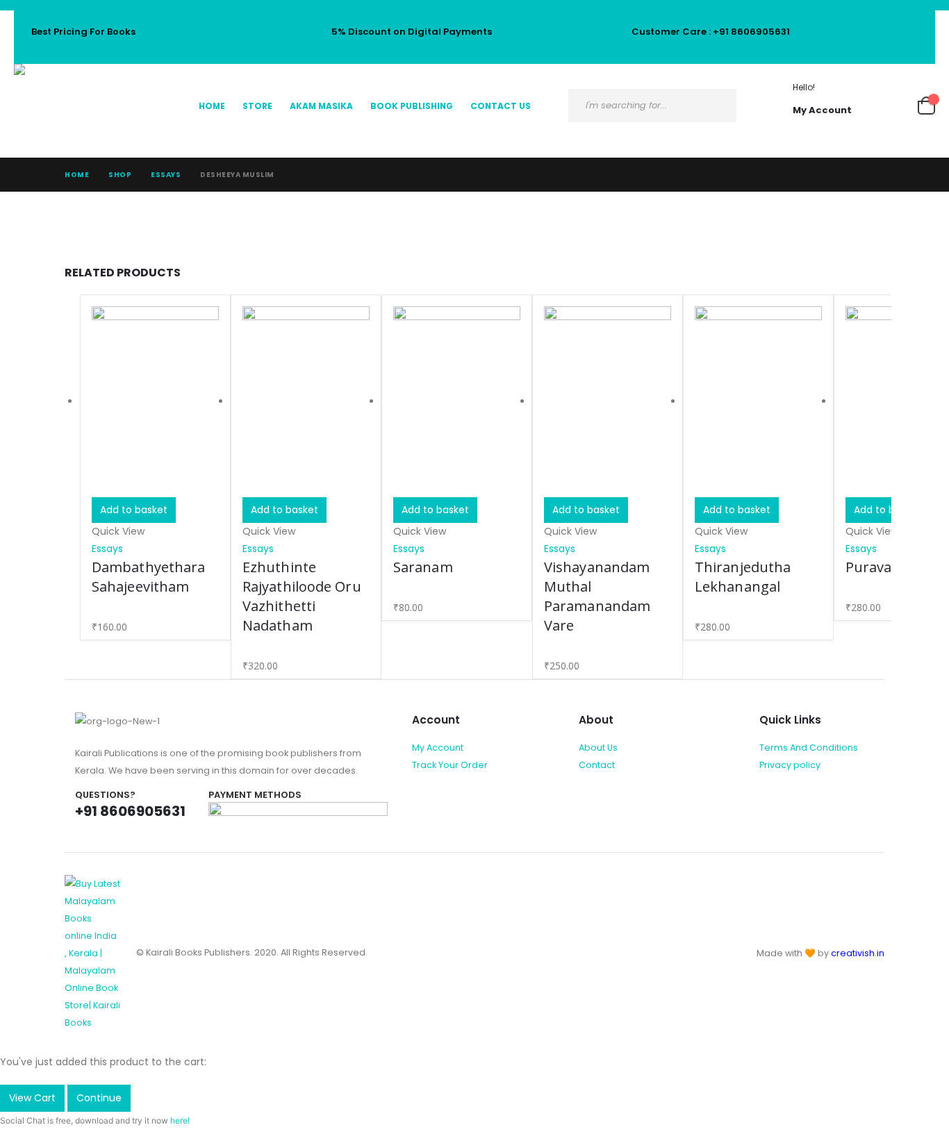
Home (212, 106)
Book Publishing (411, 106)
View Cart (32, 1098)
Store (257, 106)
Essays (107, 549)
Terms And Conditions (808, 747)
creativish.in (857, 953)
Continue (99, 1098)
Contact (597, 765)
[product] (155, 401)
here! (180, 1120)
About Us (598, 747)
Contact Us (500, 106)
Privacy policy (789, 765)
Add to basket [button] (133, 510)
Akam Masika (321, 106)
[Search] (714, 105)
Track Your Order (450, 765)
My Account (437, 747)
